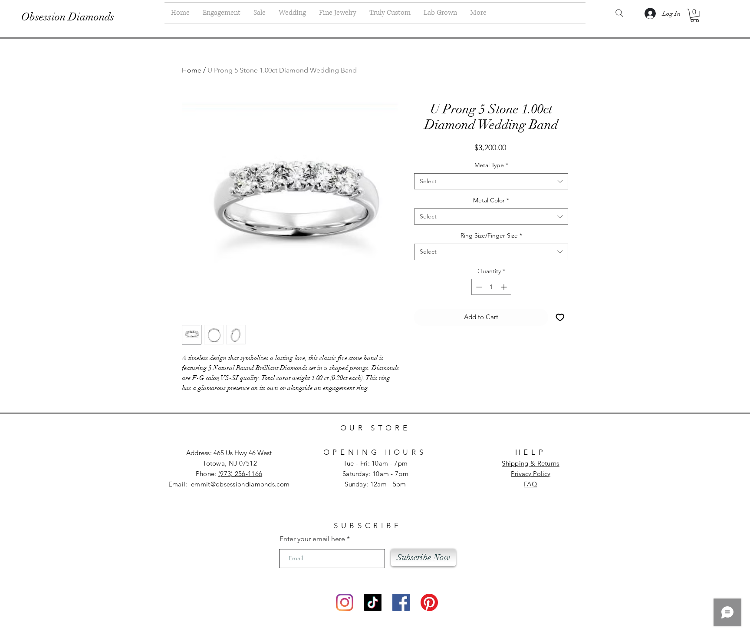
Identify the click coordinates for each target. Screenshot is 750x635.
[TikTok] (373, 602)
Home (191, 70)
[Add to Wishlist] (560, 317)
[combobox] (491, 181)
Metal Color (491, 200)
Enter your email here (312, 539)
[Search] (619, 13)
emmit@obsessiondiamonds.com (240, 484)
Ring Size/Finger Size (491, 235)
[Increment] (504, 286)
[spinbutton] (491, 286)
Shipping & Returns (530, 463)
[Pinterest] (429, 602)
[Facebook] (401, 602)
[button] (695, 15)
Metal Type (491, 165)
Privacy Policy (530, 474)
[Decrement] (478, 286)
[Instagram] (344, 602)
